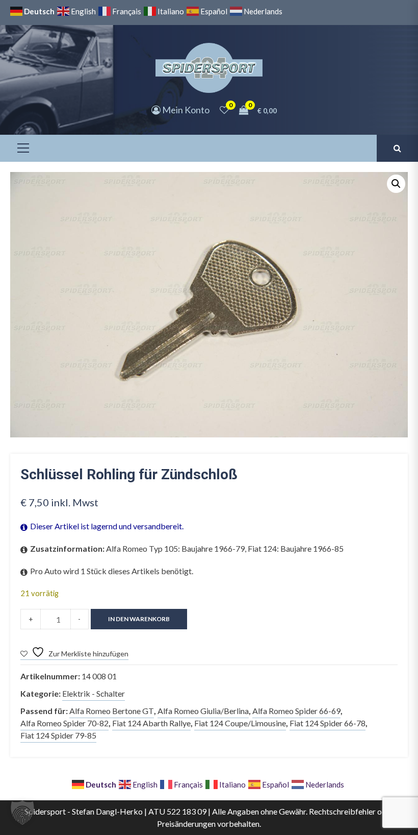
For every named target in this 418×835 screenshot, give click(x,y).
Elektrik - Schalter (93, 693)
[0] (224, 109)
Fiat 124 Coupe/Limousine (240, 723)
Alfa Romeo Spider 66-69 (296, 711)
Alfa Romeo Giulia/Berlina (203, 711)
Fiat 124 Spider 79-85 (58, 735)
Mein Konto (185, 109)
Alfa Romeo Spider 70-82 (64, 723)
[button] (396, 184)
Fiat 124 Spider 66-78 (327, 723)
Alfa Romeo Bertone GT (111, 711)
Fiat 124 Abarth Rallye (151, 723)
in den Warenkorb (139, 619)
